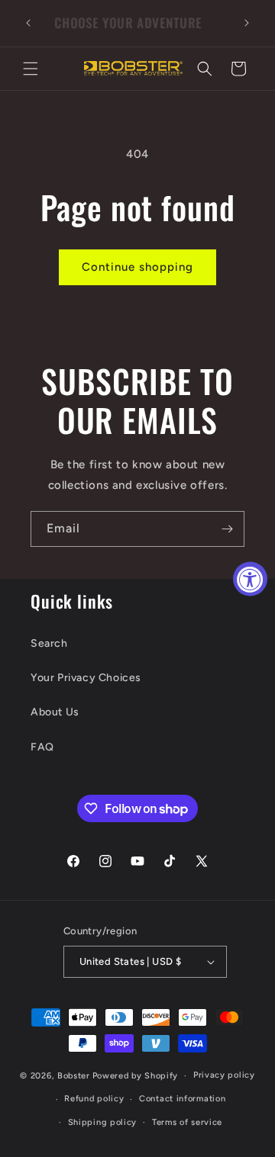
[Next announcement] (247, 23)
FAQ (42, 747)
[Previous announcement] (28, 23)
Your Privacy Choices (86, 677)
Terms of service (187, 1122)
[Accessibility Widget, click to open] (250, 578)
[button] (30, 68)
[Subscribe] (227, 529)
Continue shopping (137, 267)
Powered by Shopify (135, 1076)
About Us (55, 711)
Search (49, 643)
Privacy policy (224, 1075)
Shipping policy (103, 1122)
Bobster (73, 1076)
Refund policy (94, 1099)
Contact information (182, 1099)
